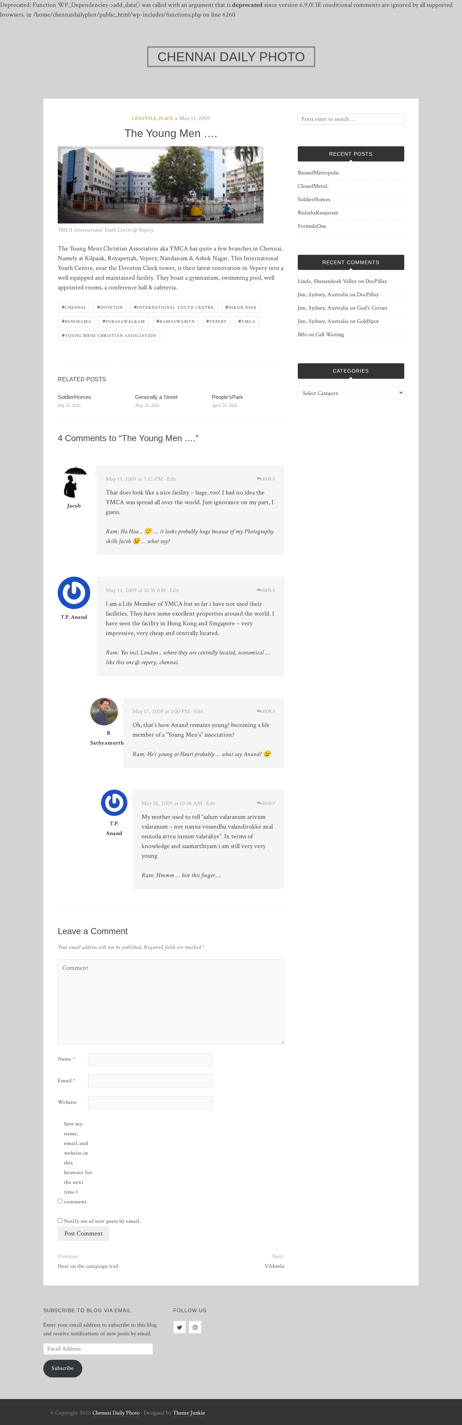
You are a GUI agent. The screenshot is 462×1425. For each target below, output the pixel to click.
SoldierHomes (74, 397)
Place (166, 118)
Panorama (76, 321)
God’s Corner (372, 308)
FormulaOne (312, 226)
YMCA (247, 321)
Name (66, 1059)
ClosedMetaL (313, 186)
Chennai (74, 307)
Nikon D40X (241, 307)
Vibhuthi (274, 1266)
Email (66, 1080)
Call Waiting (329, 334)
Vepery (216, 321)
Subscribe (63, 1368)
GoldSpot (368, 321)
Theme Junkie (189, 1413)
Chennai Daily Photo (116, 1413)
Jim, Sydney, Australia (323, 294)
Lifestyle (144, 118)
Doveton (110, 307)
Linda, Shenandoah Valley (327, 281)
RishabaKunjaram (318, 213)
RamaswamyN (175, 321)
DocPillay (376, 281)
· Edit (170, 479)
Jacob (74, 506)
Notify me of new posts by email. (102, 1221)
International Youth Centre (174, 307)
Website (67, 1102)
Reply (268, 479)
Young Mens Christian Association (109, 335)
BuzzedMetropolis (318, 173)
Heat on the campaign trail (88, 1266)
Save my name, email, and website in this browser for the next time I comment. (78, 1162)
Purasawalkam (124, 321)
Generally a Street (156, 397)
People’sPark (227, 397)
